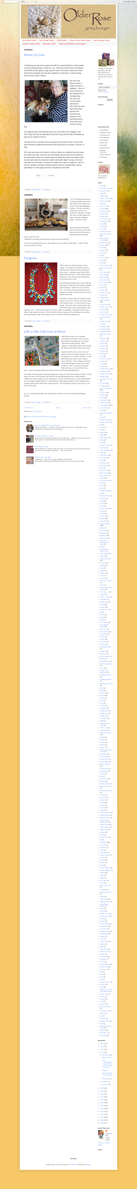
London (102, 639)
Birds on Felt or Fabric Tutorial (80, 40)
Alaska (102, 196)
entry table (103, 458)
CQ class (103, 383)
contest (102, 361)
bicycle (102, 253)
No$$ (101, 721)
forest (102, 503)
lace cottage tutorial (104, 625)
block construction (106, 268)
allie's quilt (103, 206)
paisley (102, 737)
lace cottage (104, 622)
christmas (103, 341)
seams (102, 860)
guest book (103, 538)
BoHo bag (103, 277)
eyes (101, 468)
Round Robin (104, 837)
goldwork (103, 535)
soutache (103, 890)
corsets (102, 366)
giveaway (103, 533)
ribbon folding (104, 824)
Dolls (101, 440)
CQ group (103, 386)
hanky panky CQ (105, 558)
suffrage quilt (104, 931)
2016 (102, 1100)
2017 (102, 1097)
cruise (102, 410)
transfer (102, 984)
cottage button (105, 369)
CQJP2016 (103, 403)
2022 (102, 1049)
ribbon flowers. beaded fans (105, 821)
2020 (102, 1088)
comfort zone (104, 358)
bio (101, 255)
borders (102, 290)
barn (101, 229)
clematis (102, 346)
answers (103, 213)
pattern (102, 745)
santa (102, 850)
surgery (102, 936)
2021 (102, 1052)
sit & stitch (103, 880)
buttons (102, 309)
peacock (103, 747)
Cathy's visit (104, 321)
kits (101, 612)
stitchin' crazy (104, 913)
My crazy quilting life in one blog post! (47, 425)
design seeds (104, 420)
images (102, 594)
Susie (102, 939)
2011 (102, 1114)
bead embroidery (105, 234)
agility (102, 193)
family (102, 478)
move (102, 703)
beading (102, 245)
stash (101, 908)
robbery (102, 832)
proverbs (103, 797)
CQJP (102, 398)
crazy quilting (104, 405)
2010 (102, 1117)
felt (101, 493)
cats (101, 324)
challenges (103, 329)
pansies (102, 742)
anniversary (104, 211)
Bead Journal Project (104, 239)
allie (101, 203)
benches (103, 250)
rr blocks (103, 845)
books (102, 285)
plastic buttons (105, 784)
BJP (101, 263)
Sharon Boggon (105, 870)
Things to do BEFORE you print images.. (72, 44)
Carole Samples (105, 317)
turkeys (102, 996)
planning (103, 781)
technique (103, 956)
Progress (30, 258)
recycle (102, 807)
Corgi (101, 364)
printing (102, 795)
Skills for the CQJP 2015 (43, 457)
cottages (103, 376)
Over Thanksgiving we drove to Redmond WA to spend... (107, 1063)
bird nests (103, 258)
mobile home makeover (104, 671)
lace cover (103, 629)
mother (102, 698)
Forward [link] (51, 175)
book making (104, 282)
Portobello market (106, 790)
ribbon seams (104, 827)
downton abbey (105, 445)
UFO (101, 1001)
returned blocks (105, 812)
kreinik (102, 614)
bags (101, 224)
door (101, 442)
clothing (102, 353)
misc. (101, 668)
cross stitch (103, 408)
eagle (102, 452)
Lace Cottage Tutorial (46, 40)
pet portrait (103, 756)
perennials (103, 754)
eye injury (103, 463)
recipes (102, 805)
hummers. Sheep (106, 581)
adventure (103, 191)
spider (102, 896)
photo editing (104, 762)
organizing (103, 730)
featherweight (104, 490)
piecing (102, 773)
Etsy (101, 460)
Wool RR (103, 1030)
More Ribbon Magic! (41, 446)
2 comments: (46, 402)
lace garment (104, 632)
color (101, 356)
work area (103, 1035)
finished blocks (105, 496)
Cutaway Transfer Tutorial (31, 44)
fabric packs (104, 475)
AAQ (101, 186)
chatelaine (103, 331)
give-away (103, 530)
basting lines (104, 231)
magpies (103, 651)
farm (101, 485)
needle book (104, 711)
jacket (102, 604)
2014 (102, 1105)
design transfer (105, 422)
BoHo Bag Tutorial (49, 44)
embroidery (104, 455)
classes (102, 343)
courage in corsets (106, 379)
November (106, 1079)
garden (102, 518)
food (101, 501)
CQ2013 (103, 392)
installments (104, 602)
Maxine (102, 659)
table (101, 946)
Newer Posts (29, 408)
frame (102, 506)
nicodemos (72, 1164)
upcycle (102, 1004)
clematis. (103, 348)
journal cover (104, 609)
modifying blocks (105, 675)
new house (103, 718)
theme (102, 961)
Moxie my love (34, 55)
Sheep (102, 872)
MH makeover (104, 661)
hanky (102, 556)
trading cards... (105, 982)
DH (101, 425)
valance (102, 1013)
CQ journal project (106, 388)
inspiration (103, 599)
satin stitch (103, 852)
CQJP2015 (103, 400)
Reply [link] (38, 175)
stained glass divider (104, 905)
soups (102, 883)
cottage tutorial (105, 374)
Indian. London (105, 597)
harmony (103, 563)
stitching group (105, 916)
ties (101, 972)
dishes (102, 427)
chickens (103, 338)
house (102, 575)
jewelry (102, 607)
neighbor (103, 716)
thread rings (104, 967)
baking (102, 226)
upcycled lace (104, 1011)
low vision (103, 642)
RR (101, 840)
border (102, 287)
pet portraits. (104, 759)
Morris (102, 695)
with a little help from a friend (44, 331)
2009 (102, 1120)
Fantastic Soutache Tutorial (44, 436)
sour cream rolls (105, 885)
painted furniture (105, 733)
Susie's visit (104, 941)
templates (103, 959)
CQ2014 (103, 395)
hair (101, 547)
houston (102, 578)
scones (102, 857)
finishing (102, 498)
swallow (102, 944)
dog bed (102, 432)
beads (102, 247)
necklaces (103, 708)
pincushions (104, 779)
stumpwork (103, 926)
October (105, 1081)
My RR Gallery (62, 40)
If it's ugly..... (104, 592)
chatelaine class (105, 334)
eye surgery (104, 465)
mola (101, 688)
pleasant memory (106, 786)
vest (101, 1016)
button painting (105, 300)
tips (101, 974)
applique (103, 216)
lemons (102, 637)
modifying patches (106, 679)
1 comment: (46, 252)
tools (101, 977)
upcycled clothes (105, 1006)
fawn (101, 488)
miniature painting (106, 664)
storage (102, 921)
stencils (102, 911)
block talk (103, 275)
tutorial (102, 999)
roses (102, 835)
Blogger (88, 1164)
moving (102, 705)
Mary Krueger (104, 656)
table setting (104, 949)
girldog (102, 528)
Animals (102, 208)
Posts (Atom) (37, 411)
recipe (102, 802)
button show (104, 304)
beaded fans (104, 242)
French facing (104, 508)
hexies (102, 570)
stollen (102, 918)
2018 (102, 1094)
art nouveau (104, 219)
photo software (105, 764)
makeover (103, 654)
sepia (101, 865)
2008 (102, 1123)
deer (101, 417)
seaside (102, 862)
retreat (102, 810)
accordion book (105, 188)
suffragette (103, 934)
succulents (103, 929)
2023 (102, 1046)
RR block (103, 842)
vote (101, 1023)
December (106, 1055)
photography (104, 768)
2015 (102, 1103)
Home (58, 408)
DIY (101, 430)
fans (101, 483)
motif (101, 700)
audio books (104, 221)
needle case (104, 713)
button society (104, 307)
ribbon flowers (104, 815)
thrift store (103, 969)
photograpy (104, 771)
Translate (105, 92)
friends (102, 511)
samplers (103, 847)
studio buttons (104, 923)
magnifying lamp (105, 647)
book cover (103, 280)
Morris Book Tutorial (29, 40)
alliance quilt (104, 201)
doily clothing (104, 437)
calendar (103, 312)
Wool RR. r (103, 1033)
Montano (103, 693)
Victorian (103, 1018)
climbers (103, 351)
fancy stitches (104, 480)
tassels (102, 954)
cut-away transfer (106, 413)
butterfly (102, 297)
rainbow (102, 800)
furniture (103, 516)
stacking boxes (105, 901)
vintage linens (104, 1021)
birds (101, 260)
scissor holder (104, 855)
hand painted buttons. (104, 550)
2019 (102, 1091)
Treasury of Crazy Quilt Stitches (106, 990)
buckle (102, 295)
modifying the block (106, 683)
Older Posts (87, 408)
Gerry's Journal (105, 523)
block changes (105, 265)
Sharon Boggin (105, 867)
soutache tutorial (105, 892)
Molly (101, 690)
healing (102, 565)
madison (103, 644)
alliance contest (105, 198)
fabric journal (104, 473)
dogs (101, 435)
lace (101, 620)
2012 (102, 1111)
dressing (103, 447)
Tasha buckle (104, 951)
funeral (102, 513)
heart (101, 568)
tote (101, 979)
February (105, 1084)
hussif (102, 585)
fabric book (103, 470)
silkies (102, 875)
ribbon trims (104, 829)
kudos (102, 617)
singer (102, 878)
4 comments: (46, 189)
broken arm (104, 292)
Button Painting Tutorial (101, 40)
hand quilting (104, 553)
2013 (102, 1108)
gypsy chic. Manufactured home (104, 542)
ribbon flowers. (105, 818)
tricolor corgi (104, 994)
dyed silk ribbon (105, 450)
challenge (103, 326)
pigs (101, 776)
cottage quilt (104, 371)
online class (104, 728)
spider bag (103, 899)
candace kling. (105, 314)
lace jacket (103, 634)
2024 (102, 1043)
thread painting (105, 964)
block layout (104, 272)
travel (102, 987)
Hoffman (103, 573)
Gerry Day (103, 521)
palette (102, 739)
